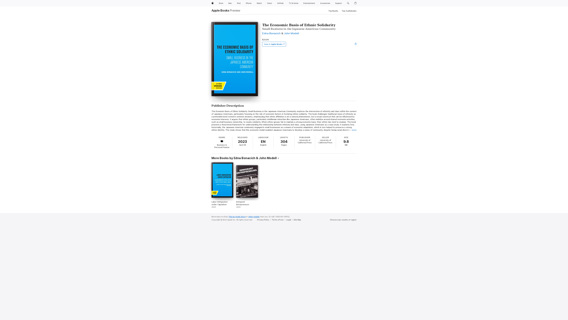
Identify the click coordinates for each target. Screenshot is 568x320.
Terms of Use (278, 220)
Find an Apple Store (237, 217)
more (354, 130)
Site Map (297, 220)
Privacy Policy (263, 220)
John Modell (291, 33)
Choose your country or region (343, 220)
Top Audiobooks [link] (349, 11)
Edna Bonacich (271, 33)
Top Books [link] (333, 11)
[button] (348, 3)
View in (273, 44)
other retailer (254, 217)
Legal (288, 220)
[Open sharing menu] (355, 44)
